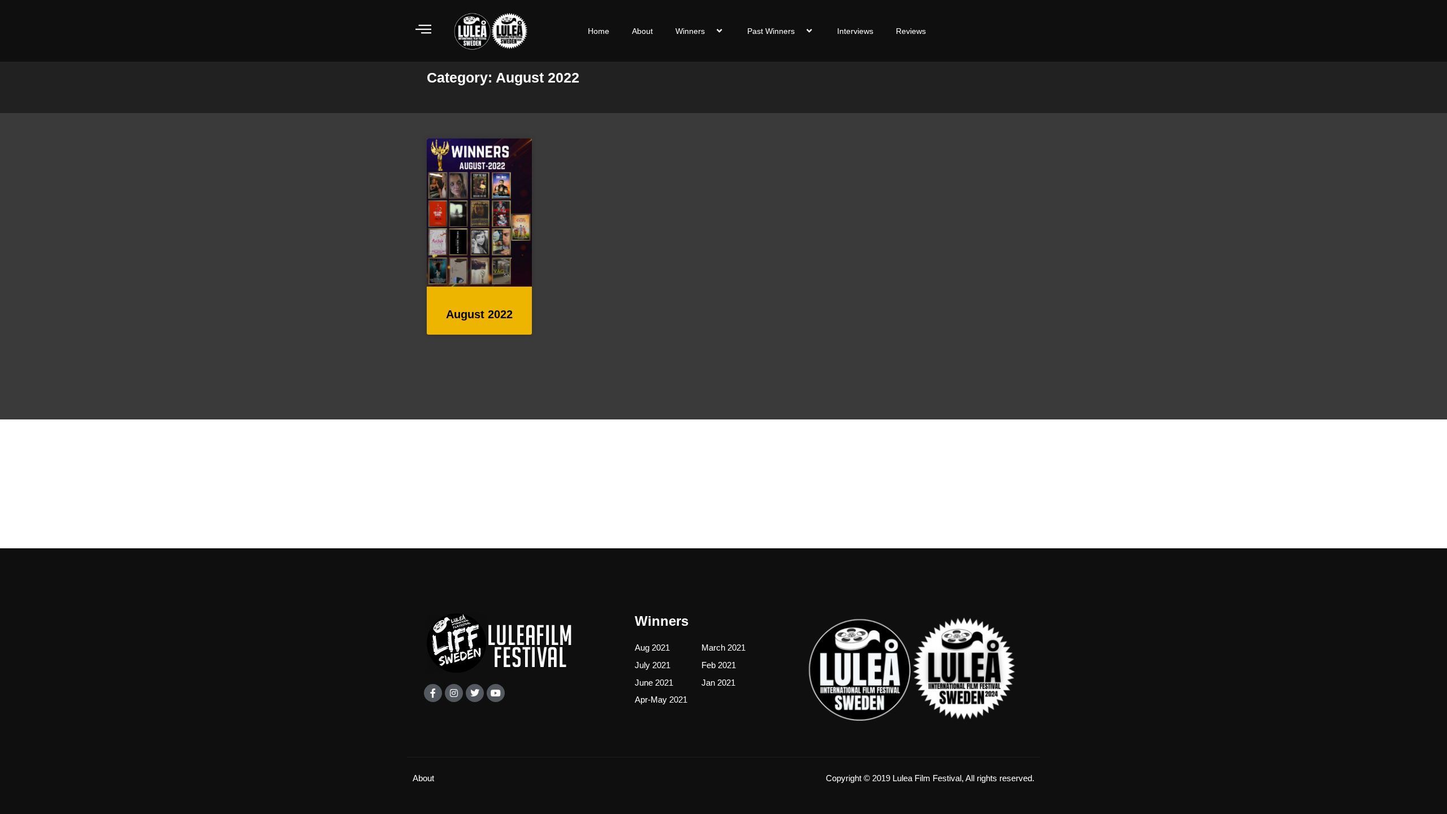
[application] (709, 30)
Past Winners (771, 31)
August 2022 (479, 314)
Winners (690, 31)
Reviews (911, 31)
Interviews (855, 31)
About (642, 31)
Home (598, 31)
